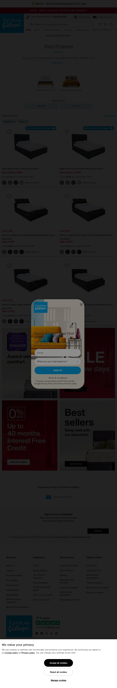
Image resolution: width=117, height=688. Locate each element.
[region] (58, 663)
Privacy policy (28, 652)
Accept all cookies (58, 663)
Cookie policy (11, 652)
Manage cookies (58, 680)
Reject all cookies (58, 672)
